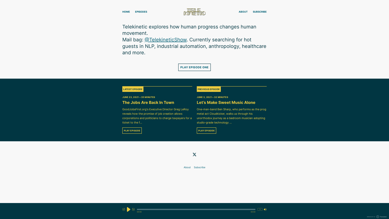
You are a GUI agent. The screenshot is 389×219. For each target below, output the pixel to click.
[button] (196, 209)
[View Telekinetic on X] (194, 154)
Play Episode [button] (132, 130)
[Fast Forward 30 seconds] (133, 209)
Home (126, 11)
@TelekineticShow (166, 40)
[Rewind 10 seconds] (123, 209)
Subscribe (260, 11)
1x (260, 209)
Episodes (141, 11)
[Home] (194, 12)
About (243, 11)
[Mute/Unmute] (265, 209)
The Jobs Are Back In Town (148, 102)
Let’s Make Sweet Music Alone (226, 102)
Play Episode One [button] (194, 67)
